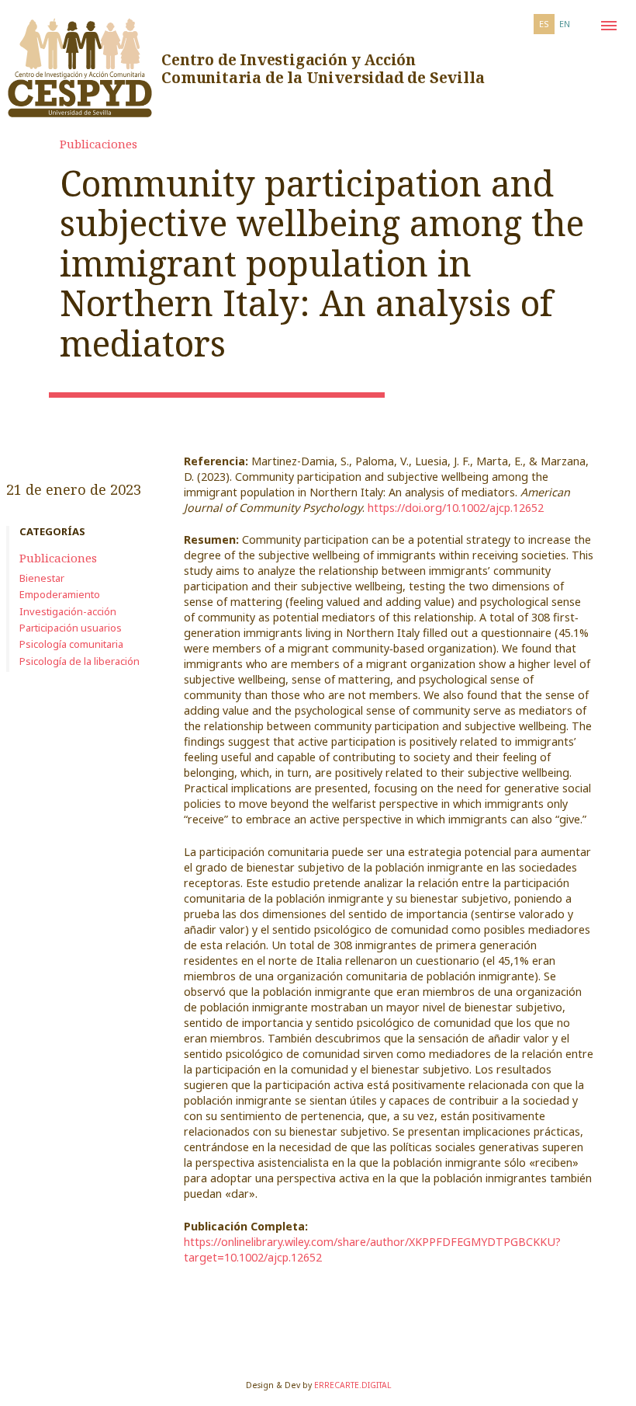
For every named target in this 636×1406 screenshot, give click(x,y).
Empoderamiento (59, 594)
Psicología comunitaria (71, 644)
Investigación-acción (67, 611)
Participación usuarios (70, 628)
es (544, 24)
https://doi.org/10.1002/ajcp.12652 (456, 507)
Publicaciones (98, 143)
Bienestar (41, 578)
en (564, 24)
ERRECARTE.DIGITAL (352, 1385)
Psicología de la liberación (79, 661)
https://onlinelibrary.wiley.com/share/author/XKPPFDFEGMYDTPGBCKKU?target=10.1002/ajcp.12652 (372, 1249)
